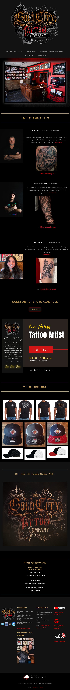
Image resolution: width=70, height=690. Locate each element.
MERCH (41, 56)
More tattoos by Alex (48, 227)
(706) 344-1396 (45, 625)
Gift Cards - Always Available (35, 474)
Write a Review (59, 641)
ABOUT (28, 56)
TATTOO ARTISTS (13, 51)
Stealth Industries (38, 687)
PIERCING (31, 51)
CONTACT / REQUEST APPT (51, 51)
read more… (59, 142)
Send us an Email (41, 628)
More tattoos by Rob (47, 174)
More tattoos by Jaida (48, 289)
